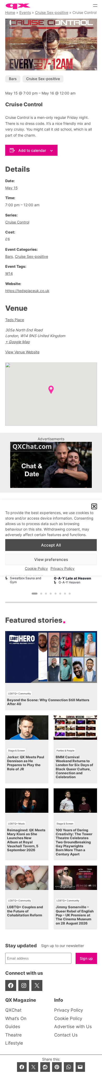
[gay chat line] (51, 486)
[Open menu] (95, 5)
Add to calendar (32, 150)
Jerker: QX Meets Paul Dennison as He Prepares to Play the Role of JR (25, 763)
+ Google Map (17, 341)
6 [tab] (60, 594)
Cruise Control (17, 222)
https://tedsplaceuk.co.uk (27, 290)
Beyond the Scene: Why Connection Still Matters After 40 (48, 702)
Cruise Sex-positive (51, 12)
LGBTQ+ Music (16, 823)
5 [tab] (55, 594)
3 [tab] (46, 594)
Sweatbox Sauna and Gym (25, 580)
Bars (13, 78)
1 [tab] (34, 594)
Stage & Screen (16, 750)
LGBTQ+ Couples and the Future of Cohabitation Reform (25, 911)
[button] (94, 506)
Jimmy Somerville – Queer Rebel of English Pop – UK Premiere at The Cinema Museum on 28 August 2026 (75, 915)
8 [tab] (70, 594)
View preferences (51, 559)
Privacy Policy (62, 568)
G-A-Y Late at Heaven (72, 578)
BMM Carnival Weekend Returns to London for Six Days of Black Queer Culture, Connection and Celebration (74, 767)
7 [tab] (65, 594)
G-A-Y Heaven (69, 582)
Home (10, 12)
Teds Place (14, 320)
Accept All (51, 545)
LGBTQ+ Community (19, 693)
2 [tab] (41, 594)
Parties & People (65, 750)
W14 (9, 273)
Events (25, 12)
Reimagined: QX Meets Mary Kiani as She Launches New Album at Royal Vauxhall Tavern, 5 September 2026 (26, 840)
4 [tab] (51, 594)
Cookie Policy (36, 568)
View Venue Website (22, 352)
